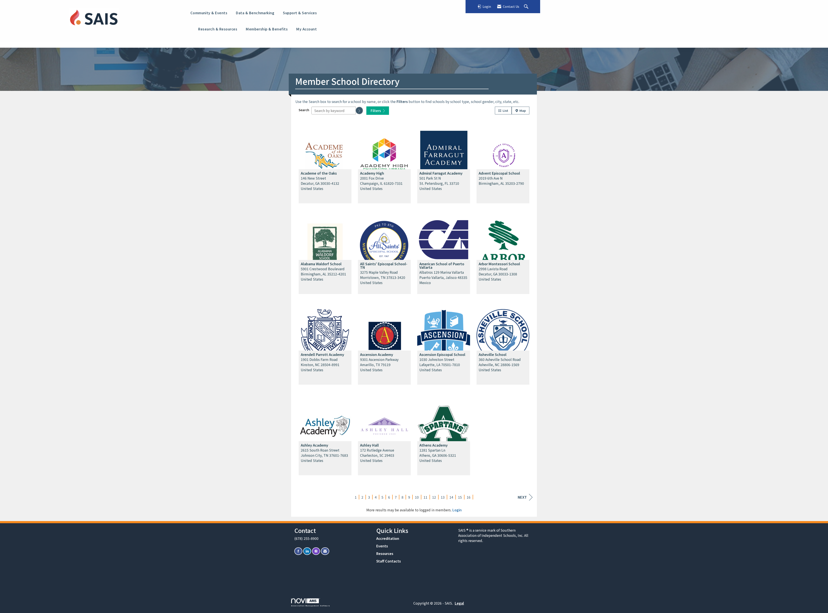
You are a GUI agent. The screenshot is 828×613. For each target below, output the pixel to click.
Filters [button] (376, 110)
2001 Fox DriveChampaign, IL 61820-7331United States (381, 183)
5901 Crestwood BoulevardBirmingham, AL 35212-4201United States (323, 274)
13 (443, 497)
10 (417, 497)
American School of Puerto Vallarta (441, 265)
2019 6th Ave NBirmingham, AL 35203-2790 (501, 180)
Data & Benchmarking (255, 12)
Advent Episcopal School (499, 173)
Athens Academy (433, 445)
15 (460, 497)
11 (425, 497)
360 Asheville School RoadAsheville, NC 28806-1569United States (500, 364)
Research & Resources (217, 29)
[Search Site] (526, 6)
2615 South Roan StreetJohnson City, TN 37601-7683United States (324, 455)
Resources (384, 553)
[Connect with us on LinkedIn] (307, 551)
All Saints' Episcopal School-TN (383, 265)
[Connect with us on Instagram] (316, 551)
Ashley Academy (314, 445)
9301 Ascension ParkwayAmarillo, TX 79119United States (379, 364)
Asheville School (493, 354)
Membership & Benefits (267, 29)
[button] (359, 110)
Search (304, 110)
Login (457, 509)
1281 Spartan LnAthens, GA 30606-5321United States (437, 455)
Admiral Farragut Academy (441, 173)
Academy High (372, 173)
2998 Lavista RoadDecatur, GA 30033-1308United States (498, 274)
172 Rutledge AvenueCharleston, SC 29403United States (377, 455)
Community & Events (208, 12)
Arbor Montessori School (499, 263)
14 (451, 497)
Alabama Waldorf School (321, 263)
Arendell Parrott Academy (322, 354)
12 (434, 497)
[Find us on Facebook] (298, 551)
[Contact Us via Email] (325, 551)
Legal (459, 603)
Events (382, 545)
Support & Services (300, 12)
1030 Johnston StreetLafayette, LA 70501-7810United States (439, 364)
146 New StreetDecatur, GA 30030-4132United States (320, 183)
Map (522, 110)
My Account (306, 29)
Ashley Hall (369, 445)
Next (522, 497)
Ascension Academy (376, 354)
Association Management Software (310, 605)
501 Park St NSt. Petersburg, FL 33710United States (439, 183)
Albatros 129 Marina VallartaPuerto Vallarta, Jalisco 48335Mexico (443, 277)
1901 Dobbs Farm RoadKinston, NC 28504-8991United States (320, 364)
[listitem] (325, 164)
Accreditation (387, 538)
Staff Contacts (388, 561)
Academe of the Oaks (319, 173)
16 (468, 497)
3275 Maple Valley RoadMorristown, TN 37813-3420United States (382, 277)
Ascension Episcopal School (442, 354)
